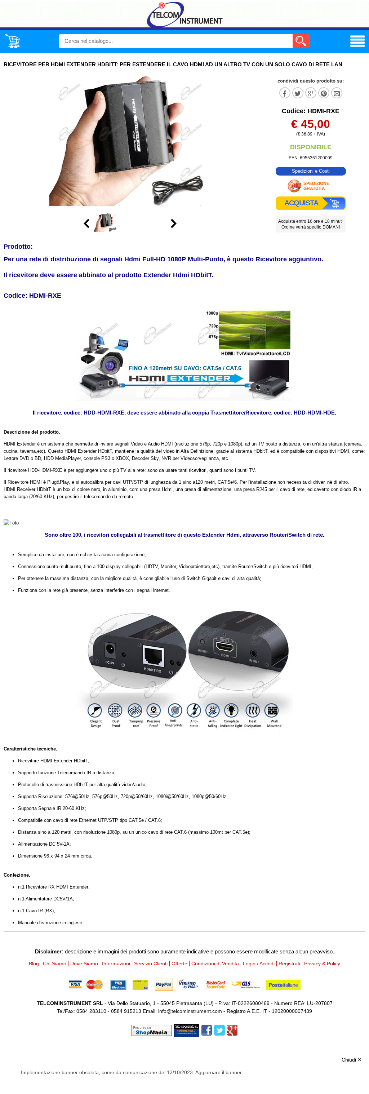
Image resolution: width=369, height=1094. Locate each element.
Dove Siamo (84, 963)
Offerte (179, 963)
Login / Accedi (259, 963)
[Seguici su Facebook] (206, 1030)
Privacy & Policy (322, 963)
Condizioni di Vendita (215, 963)
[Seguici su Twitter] (219, 1030)
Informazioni (116, 963)
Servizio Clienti (151, 963)
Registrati (289, 963)
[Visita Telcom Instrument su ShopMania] (151, 1030)
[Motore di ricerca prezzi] (187, 1030)
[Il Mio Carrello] (12, 46)
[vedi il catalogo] (357, 46)
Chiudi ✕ (352, 1060)
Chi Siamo (54, 963)
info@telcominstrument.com (190, 1011)
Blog (34, 963)
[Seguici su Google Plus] (232, 1030)
